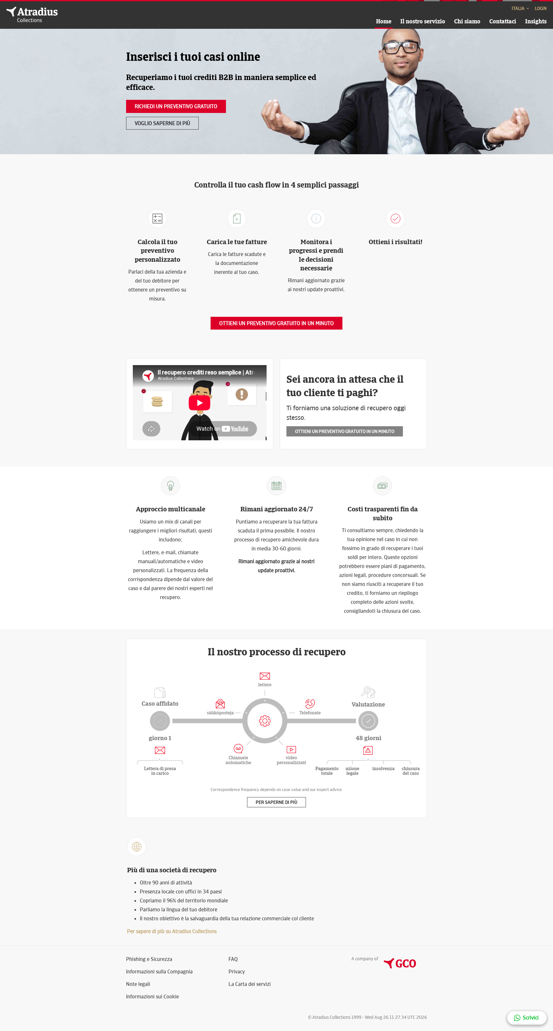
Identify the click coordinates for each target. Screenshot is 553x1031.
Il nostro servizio (422, 21)
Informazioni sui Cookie (152, 996)
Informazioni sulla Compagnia (159, 971)
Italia (518, 8)
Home (383, 21)
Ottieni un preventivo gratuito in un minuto (276, 323)
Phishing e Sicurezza (149, 959)
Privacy (236, 971)
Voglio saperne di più (162, 123)
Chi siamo (467, 21)
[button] (527, 1018)
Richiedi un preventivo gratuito (176, 106)
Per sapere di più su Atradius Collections (172, 931)
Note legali (138, 984)
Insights (536, 21)
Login (541, 8)
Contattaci (502, 21)
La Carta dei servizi (249, 984)
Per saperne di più (276, 802)
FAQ (233, 959)
